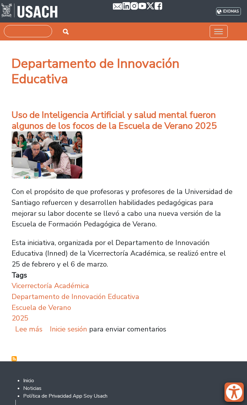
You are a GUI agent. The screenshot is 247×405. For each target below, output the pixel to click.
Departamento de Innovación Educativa (75, 297)
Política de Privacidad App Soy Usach (65, 396)
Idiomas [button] (231, 11)
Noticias (32, 388)
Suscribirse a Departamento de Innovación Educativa (14, 358)
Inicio (28, 380)
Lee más (28, 329)
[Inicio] (29, 11)
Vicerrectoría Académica (50, 286)
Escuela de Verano (41, 308)
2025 (20, 318)
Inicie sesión (68, 329)
